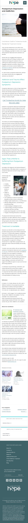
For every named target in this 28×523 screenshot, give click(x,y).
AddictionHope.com (12, 361)
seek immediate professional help (9, 355)
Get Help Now (9, 460)
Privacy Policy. (13, 501)
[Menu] (25, 3)
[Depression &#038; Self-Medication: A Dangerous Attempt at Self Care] (7, 389)
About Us (8, 448)
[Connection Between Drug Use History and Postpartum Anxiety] (7, 374)
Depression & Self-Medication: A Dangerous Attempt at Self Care (6, 394)
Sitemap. (8, 501)
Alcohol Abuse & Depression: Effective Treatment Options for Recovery (18, 379)
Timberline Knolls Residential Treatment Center (18, 311)
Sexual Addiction (6, 433)
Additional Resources (11, 456)
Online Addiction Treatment (13, 458)
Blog (7, 463)
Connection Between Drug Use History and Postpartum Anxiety (6, 379)
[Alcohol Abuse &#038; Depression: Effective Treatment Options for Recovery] (19, 374)
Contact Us (9, 450)
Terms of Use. (19, 501)
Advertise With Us (10, 452)
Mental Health (6, 435)
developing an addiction (7, 67)
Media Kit (8, 454)
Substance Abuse (6, 423)
